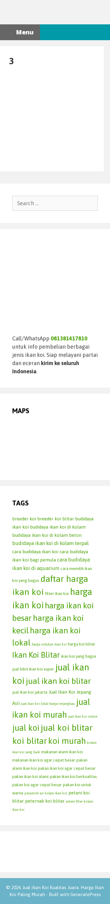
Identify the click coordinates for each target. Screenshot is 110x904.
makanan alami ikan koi (62, 751)
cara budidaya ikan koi (35, 551)
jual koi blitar (67, 728)
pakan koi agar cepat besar (37, 784)
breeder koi (24, 518)
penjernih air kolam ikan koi (45, 793)
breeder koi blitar (55, 518)
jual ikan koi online (82, 716)
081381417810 (69, 338)
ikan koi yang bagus (78, 656)
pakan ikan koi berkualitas (73, 776)
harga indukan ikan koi (49, 644)
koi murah (67, 741)
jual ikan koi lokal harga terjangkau (48, 703)
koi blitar (29, 741)
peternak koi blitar (44, 801)
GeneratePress (85, 894)
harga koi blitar (81, 644)
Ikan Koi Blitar (36, 654)
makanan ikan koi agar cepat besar (43, 760)
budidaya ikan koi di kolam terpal (50, 543)
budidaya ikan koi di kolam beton (47, 535)
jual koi (25, 728)
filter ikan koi (57, 593)
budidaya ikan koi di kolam (58, 526)
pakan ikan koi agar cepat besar (67, 768)
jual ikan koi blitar (58, 681)
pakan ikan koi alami (30, 776)
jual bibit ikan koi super (33, 669)
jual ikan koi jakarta (29, 692)
